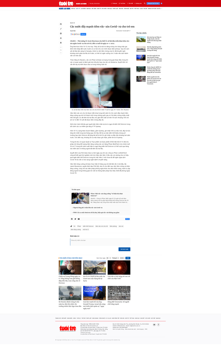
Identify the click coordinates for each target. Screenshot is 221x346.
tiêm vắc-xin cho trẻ (102, 226)
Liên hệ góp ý (140, 329)
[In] (61, 38)
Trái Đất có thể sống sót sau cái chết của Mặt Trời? (119, 277)
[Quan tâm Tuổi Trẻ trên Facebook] (158, 324)
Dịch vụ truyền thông (118, 329)
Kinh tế (99, 8)
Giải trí (131, 8)
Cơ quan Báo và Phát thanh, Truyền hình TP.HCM (93, 334)
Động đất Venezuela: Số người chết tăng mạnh (118, 303)
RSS (146, 329)
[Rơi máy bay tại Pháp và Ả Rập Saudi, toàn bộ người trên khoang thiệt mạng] (141, 39)
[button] (61, 47)
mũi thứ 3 (86, 229)
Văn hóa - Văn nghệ (124, 8)
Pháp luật (115, 8)
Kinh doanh (95, 318)
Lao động (83, 8)
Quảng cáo (139, 3)
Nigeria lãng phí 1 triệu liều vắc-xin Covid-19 (87, 208)
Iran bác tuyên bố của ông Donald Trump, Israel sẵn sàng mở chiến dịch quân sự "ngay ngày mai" (154, 59)
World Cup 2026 (152, 8)
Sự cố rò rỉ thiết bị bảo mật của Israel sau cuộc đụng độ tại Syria (94, 278)
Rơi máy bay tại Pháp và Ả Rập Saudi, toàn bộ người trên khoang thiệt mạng (154, 39)
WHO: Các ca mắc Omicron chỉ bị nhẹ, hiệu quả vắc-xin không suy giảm (96, 212)
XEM (128, 258)
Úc (74, 226)
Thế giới (83, 318)
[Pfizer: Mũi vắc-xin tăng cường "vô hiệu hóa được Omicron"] (80, 198)
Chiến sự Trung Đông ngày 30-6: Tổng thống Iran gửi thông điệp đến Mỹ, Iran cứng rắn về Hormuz (70, 279)
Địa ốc (158, 8)
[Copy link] (61, 29)
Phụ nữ (145, 8)
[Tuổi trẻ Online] (67, 328)
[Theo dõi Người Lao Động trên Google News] (75, 34)
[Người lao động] (81, 3)
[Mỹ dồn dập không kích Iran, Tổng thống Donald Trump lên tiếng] (141, 49)
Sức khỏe (104, 8)
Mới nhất (64, 318)
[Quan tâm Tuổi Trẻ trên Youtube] (154, 324)
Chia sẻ (83, 34)
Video (74, 318)
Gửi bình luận (124, 249)
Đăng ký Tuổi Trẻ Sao (153, 3)
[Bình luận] (61, 33)
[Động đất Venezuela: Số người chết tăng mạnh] (119, 293)
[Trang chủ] (65, 8)
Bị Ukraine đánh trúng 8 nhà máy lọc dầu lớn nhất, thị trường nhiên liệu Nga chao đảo (70, 304)
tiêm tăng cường (76, 229)
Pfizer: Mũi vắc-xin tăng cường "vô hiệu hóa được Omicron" (107, 195)
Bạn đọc (89, 8)
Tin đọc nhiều (141, 33)
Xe (106, 318)
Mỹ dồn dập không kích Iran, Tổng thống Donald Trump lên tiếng (154, 48)
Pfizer (79, 226)
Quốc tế (78, 8)
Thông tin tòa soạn (85, 332)
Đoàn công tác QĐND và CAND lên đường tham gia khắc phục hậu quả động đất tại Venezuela (154, 69)
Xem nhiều (69, 318)
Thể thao (136, 8)
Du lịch (109, 318)
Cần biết (131, 3)
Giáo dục (109, 8)
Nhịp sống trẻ (115, 318)
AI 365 (141, 8)
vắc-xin (121, 226)
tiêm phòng (113, 226)
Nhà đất (142, 318)
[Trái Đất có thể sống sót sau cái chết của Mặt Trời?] (119, 267)
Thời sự (73, 8)
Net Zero (94, 8)
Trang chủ (58, 318)
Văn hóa (122, 318)
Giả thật (153, 318)
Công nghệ (102, 318)
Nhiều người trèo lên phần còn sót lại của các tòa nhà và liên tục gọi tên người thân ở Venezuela (154, 80)
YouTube (122, 3)
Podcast (115, 3)
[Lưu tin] (61, 43)
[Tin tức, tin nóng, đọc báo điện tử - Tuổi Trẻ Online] (67, 3)
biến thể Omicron (88, 226)
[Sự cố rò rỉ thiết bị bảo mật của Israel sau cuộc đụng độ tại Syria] (94, 267)
